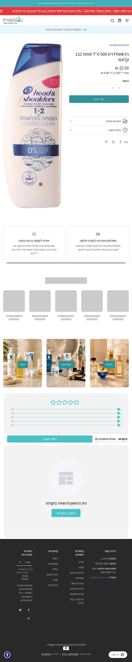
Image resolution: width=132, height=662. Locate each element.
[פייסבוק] (28, 609)
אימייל (28, 562)
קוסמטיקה (53, 563)
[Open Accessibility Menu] (7, 655)
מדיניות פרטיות (77, 572)
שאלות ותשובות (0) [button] (105, 439)
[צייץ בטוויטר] (113, 141)
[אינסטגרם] (20, 609)
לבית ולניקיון (52, 574)
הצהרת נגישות (77, 583)
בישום (55, 558)
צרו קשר (115, 654)
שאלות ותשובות (77, 594)
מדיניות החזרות (77, 588)
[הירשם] (20, 562)
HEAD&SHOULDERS (119, 45)
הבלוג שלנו (53, 585)
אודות (81, 561)
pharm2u (73, 644)
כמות (126, 81)
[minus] (125, 87)
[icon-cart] (119, 20)
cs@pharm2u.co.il (99, 577)
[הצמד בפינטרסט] (106, 141)
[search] (112, 20)
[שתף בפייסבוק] (120, 141)
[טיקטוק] (28, 618)
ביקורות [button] (122, 439)
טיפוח (55, 569)
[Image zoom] (33, 125)
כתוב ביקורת (50, 439)
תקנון (81, 567)
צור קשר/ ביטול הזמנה (77, 601)
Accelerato (46, 654)
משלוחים (80, 578)
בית (85, 29)
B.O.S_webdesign (70, 654)
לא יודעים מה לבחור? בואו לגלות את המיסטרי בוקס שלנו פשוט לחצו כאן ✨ (66, 3)
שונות (55, 579)
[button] (99, 99)
